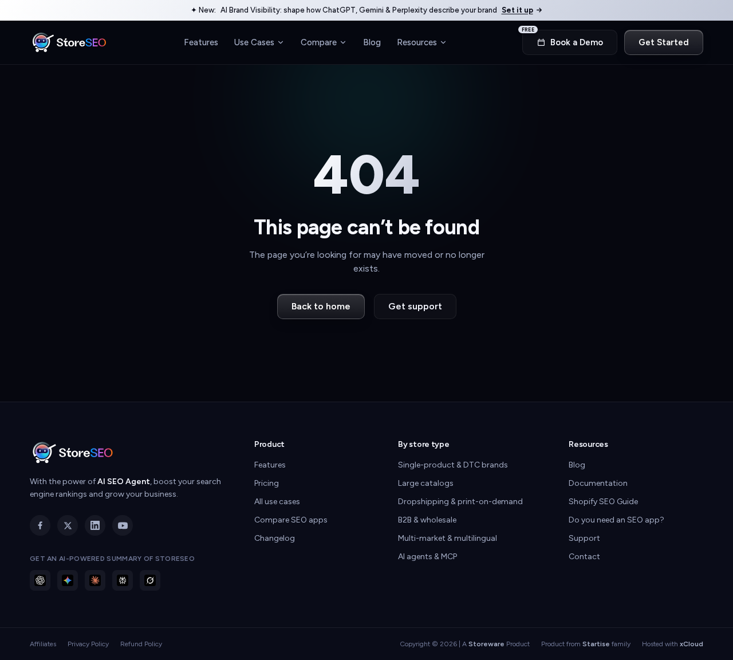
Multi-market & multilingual (447, 538)
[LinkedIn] (95, 525)
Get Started (664, 42)
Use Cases (254, 42)
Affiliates (43, 644)
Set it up (517, 10)
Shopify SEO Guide (603, 501)
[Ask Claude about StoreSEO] (95, 580)
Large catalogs (426, 483)
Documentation (598, 483)
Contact (584, 556)
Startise (596, 644)
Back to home (320, 306)
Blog (372, 42)
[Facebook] (40, 525)
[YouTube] (122, 525)
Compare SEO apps (291, 520)
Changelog (274, 538)
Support (584, 538)
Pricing (266, 483)
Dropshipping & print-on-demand (460, 501)
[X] (67, 525)
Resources (417, 42)
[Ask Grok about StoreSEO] (150, 580)
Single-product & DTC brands (453, 465)
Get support (415, 306)
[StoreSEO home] (69, 42)
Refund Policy (141, 644)
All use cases (277, 501)
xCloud (691, 644)
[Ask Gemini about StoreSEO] (67, 580)
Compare (319, 42)
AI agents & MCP (427, 556)
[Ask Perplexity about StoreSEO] (122, 580)
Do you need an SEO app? (616, 520)
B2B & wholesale (427, 520)
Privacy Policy (88, 644)
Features (201, 42)
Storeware (486, 644)
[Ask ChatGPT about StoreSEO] (40, 580)
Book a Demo (562, 39)
